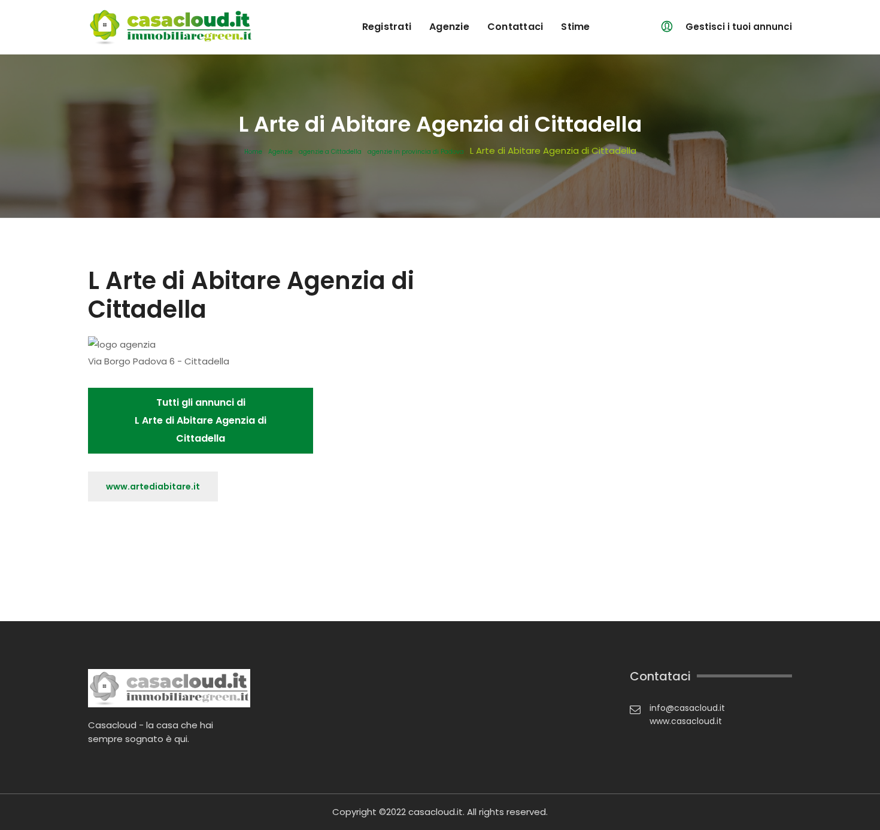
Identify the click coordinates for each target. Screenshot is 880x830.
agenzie (449, 27)
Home (253, 152)
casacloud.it (435, 811)
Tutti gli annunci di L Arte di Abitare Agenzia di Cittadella (200, 420)
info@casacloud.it (687, 708)
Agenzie (280, 152)
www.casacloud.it (686, 721)
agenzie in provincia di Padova (416, 152)
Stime (575, 27)
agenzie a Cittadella (330, 152)
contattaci (515, 27)
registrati (387, 27)
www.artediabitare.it (153, 486)
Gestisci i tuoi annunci (738, 26)
